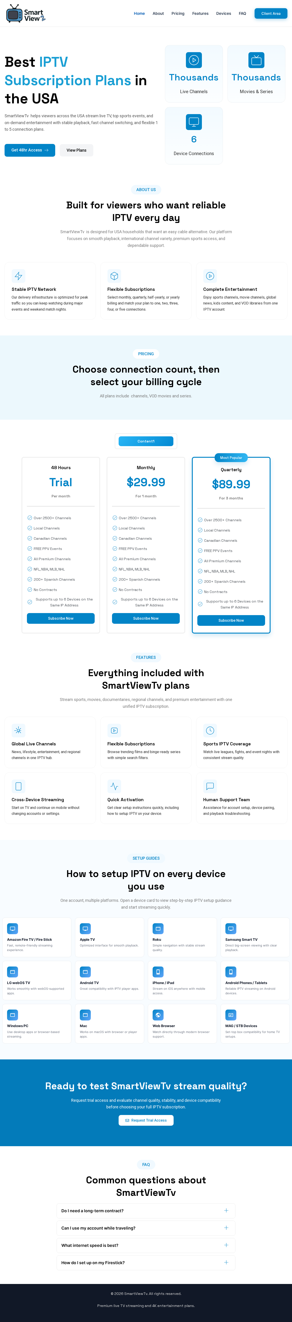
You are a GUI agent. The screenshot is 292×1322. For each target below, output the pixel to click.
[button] (271, 13)
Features (200, 13)
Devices (223, 13)
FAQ (242, 13)
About (158, 13)
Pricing (178, 13)
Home (139, 13)
